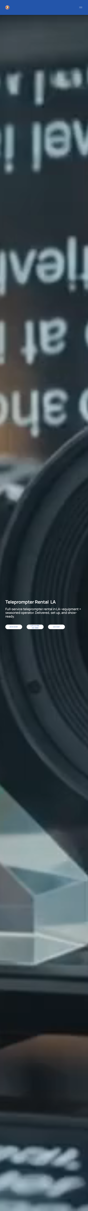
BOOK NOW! (14, 627)
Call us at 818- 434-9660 (35, 627)
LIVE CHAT (56, 627)
